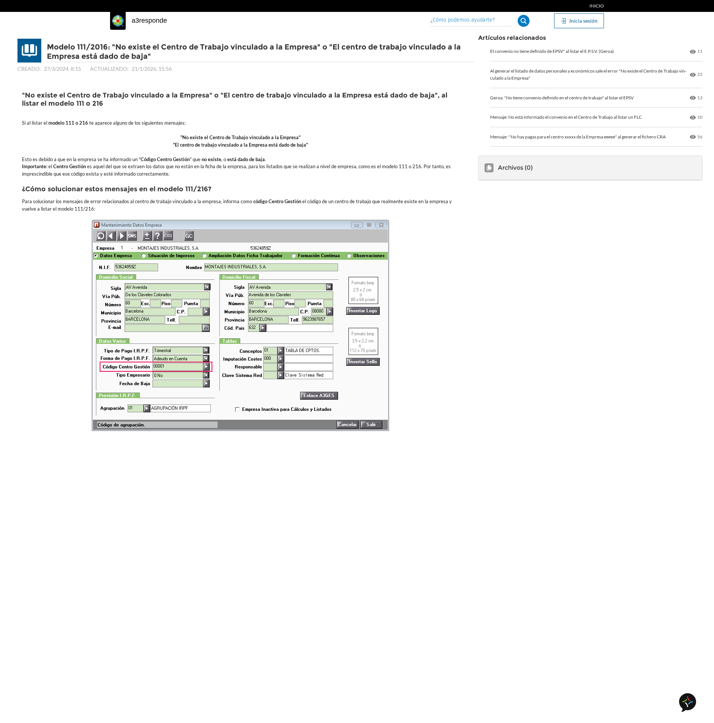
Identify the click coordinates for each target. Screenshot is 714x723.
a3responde (149, 20)
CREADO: (29, 68)
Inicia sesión (583, 20)
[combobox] (471, 20)
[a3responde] (117, 21)
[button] (524, 21)
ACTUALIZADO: (109, 68)
